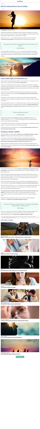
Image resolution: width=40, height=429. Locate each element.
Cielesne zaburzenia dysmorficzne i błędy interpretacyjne (14, 320)
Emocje (2, 269)
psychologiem (18, 51)
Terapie (2, 252)
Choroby (2, 286)
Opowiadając (30, 86)
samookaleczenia (15, 177)
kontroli (30, 141)
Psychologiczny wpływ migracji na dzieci (10, 354)
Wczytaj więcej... (20, 356)
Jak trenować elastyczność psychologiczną (11, 337)
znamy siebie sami (5, 95)
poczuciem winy (12, 119)
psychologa (15, 185)
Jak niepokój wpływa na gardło (8, 287)
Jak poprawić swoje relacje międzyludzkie (11, 304)
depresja (9, 37)
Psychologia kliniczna (5, 319)
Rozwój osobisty (4, 336)
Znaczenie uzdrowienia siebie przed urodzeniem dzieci (14, 270)
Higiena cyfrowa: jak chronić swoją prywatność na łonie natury (16, 237)
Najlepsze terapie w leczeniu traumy (9, 253)
